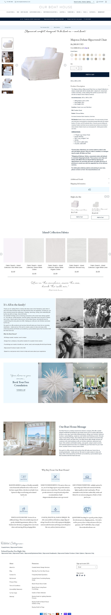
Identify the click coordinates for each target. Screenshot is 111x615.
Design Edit (68, 27)
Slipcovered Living (35, 12)
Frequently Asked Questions (39, 574)
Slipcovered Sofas (6, 553)
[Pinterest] (84, 575)
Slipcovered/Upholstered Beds (33, 553)
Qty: (72, 64)
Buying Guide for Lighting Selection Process (41, 597)
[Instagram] (79, 575)
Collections (10, 12)
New (18, 12)
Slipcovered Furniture (16, 547)
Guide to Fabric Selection (39, 592)
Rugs (84, 12)
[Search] (94, 2)
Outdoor (92, 12)
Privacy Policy (13, 582)
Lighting (62, 12)
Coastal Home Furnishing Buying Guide (41, 579)
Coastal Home (5, 547)
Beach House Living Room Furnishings (39, 588)
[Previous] (105, 196)
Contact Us (13, 574)
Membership (101, 12)
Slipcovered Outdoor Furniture (66, 553)
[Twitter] (82, 575)
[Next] (108, 196)
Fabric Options (80, 553)
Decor (78, 12)
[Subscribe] (95, 567)
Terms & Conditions (15, 585)
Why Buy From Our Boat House (40, 571)
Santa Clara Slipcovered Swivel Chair (99, 210)
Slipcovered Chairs (18, 553)
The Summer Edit (44, 27)
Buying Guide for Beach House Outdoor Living (40, 602)
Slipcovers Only (89, 553)
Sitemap (12, 596)
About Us (12, 567)
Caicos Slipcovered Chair (79, 210)
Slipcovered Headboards (50, 553)
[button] (90, 86)
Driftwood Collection (50, 12)
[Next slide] (65, 65)
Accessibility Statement (16, 589)
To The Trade (13, 593)
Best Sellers (24, 12)
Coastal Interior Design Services (41, 567)
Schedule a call (21, 390)
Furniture (70, 12)
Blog (11, 571)
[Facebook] (77, 575)
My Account (13, 578)
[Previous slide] (17, 65)
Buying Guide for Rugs (38, 607)
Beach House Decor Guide (39, 583)
